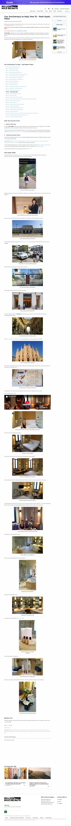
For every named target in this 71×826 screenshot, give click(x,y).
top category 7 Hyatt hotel (44, 144)
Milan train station (25, 241)
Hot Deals (41, 27)
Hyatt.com (29, 148)
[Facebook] (45, 8)
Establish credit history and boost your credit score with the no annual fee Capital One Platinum (39, 784)
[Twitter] (49, 8)
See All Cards (59, 20)
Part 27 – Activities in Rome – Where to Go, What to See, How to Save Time (22, 113)
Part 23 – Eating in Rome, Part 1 (13, 106)
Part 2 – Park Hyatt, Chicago (12, 68)
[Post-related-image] (15, 773)
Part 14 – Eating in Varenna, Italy (13, 90)
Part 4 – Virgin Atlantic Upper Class (13, 72)
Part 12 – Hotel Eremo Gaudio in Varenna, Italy (16, 86)
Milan (21, 155)
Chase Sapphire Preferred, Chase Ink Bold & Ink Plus (35, 137)
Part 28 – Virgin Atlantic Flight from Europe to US (17, 114)
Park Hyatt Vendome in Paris (22, 505)
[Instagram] (52, 8)
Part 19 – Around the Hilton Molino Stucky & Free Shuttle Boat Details (21, 98)
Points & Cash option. (39, 146)
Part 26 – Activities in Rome (12, 111)
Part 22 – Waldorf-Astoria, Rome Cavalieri (15, 104)
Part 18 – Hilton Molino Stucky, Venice (14, 97)
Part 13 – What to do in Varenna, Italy (14, 88)
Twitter (59, 801)
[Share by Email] (11, 725)
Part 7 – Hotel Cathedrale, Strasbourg (14, 77)
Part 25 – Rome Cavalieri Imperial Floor (14, 109)
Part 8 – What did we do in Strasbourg (14, 79)
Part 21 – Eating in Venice (11, 102)
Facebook (19, 30)
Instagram (60, 803)
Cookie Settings (48, 817)
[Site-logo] (10, 7)
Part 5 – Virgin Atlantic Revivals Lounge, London (16, 74)
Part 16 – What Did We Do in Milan (13, 93)
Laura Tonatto (21, 618)
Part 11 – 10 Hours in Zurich (11, 84)
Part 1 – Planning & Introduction (13, 66)
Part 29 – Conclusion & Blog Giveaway (14, 116)
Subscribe (57, 8)
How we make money (18, 25)
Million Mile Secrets (17, 21)
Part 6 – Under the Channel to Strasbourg (15, 75)
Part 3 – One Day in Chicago (12, 70)
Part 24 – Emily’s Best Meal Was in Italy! (14, 107)
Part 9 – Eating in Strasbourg (12, 81)
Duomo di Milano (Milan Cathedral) (14, 339)
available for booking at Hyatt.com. (15, 131)
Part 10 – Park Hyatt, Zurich (12, 82)
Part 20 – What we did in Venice (13, 100)
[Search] (69, 11)
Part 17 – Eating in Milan (11, 95)
